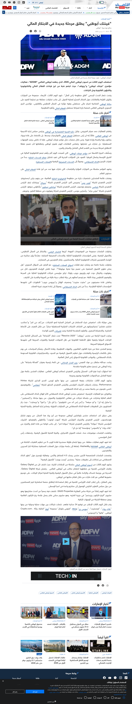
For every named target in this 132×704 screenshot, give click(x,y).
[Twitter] (14, 2)
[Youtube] (9, 2)
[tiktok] (126, 678)
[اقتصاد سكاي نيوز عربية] (118, 6)
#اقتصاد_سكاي (124, 12)
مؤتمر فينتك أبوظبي (78, 153)
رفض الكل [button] (15, 692)
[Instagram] (19, 2)
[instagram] (120, 678)
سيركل (43, 182)
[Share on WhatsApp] (40, 31)
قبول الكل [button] (35, 692)
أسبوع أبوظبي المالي (83, 464)
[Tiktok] (23, 2)
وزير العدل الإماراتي (69, 362)
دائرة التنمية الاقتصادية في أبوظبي (59, 131)
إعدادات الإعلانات (83, 692)
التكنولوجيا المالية (59, 178)
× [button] (3, 681)
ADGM (94, 446)
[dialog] (66, 691)
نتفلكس (36, 385)
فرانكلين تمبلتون (49, 187)
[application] (66, 219)
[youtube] (109, 678)
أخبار (56, 677)
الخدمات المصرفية (66, 161)
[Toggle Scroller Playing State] (3, 12)
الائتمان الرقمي (54, 251)
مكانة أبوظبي (105, 104)
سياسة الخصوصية (118, 694)
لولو (47, 509)
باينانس (95, 187)
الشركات (57, 331)
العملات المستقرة (43, 161)
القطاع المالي (60, 108)
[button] (35, 2)
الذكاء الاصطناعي (91, 161)
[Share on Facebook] (35, 31)
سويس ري (83, 509)
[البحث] (14, 7)
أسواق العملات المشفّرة (63, 265)
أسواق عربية (16, 677)
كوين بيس (85, 182)
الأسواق (66, 7)
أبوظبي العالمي (101, 135)
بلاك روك (106, 509)
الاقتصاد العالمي (51, 7)
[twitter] (115, 678)
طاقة (37, 677)
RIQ (74, 509)
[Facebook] (4, 2)
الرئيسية (101, 7)
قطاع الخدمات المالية (37, 157)
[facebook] (104, 678)
